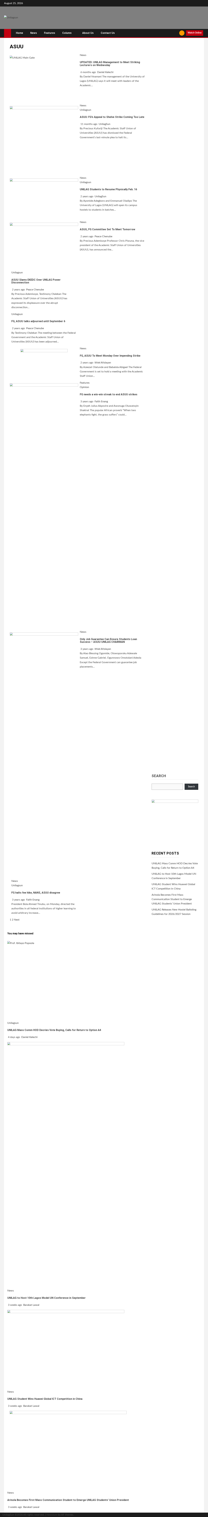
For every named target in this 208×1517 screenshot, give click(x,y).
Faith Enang (101, 401)
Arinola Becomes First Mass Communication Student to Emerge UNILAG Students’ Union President (172, 899)
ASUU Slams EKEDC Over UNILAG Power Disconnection (36, 281)
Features (49, 32)
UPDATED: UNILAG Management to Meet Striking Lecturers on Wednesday (110, 64)
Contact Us (108, 32)
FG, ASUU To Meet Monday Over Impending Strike (110, 355)
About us (88, 32)
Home (19, 32)
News (33, 32)
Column (67, 32)
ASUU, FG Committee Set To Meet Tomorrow (107, 229)
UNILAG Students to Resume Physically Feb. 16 (108, 189)
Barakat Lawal (31, 1305)
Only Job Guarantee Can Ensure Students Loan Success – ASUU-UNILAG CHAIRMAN (108, 641)
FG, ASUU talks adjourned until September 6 (38, 321)
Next (17, 919)
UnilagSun (104, 124)
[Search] (176, 33)
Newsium (51, 1514)
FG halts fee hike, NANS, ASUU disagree (36, 892)
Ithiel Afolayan (103, 362)
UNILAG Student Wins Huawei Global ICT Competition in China (44, 1398)
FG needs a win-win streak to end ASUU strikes (108, 394)
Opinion (84, 387)
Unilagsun (85, 110)
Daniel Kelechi (105, 72)
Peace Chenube (103, 236)
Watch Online (195, 33)
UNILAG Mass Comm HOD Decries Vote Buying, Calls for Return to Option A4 (54, 1030)
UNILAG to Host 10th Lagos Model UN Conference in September (46, 1297)
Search (159, 776)
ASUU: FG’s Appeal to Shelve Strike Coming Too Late (112, 117)
